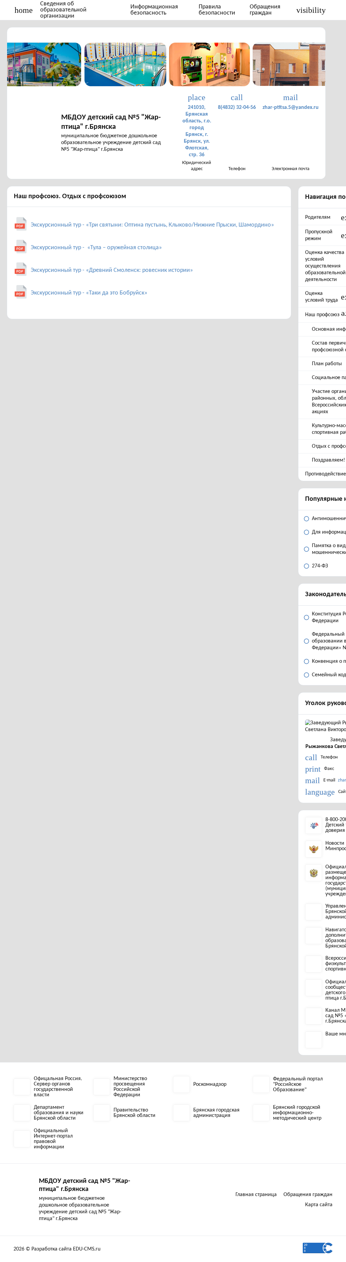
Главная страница (256, 1194)
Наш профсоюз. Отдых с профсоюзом (70, 196)
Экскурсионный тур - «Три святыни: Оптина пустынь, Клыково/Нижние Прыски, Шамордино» (152, 225)
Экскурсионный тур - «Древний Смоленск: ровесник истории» (112, 270)
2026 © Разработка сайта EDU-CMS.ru (57, 1249)
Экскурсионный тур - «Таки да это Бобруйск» (89, 293)
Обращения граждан (265, 10)
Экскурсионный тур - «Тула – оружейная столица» (96, 247)
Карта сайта (318, 1205)
